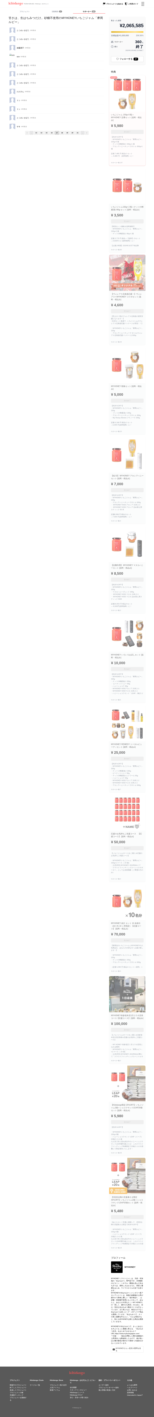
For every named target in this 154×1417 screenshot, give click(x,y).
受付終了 (127, 132)
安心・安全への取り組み (79, 1397)
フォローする (128, 59)
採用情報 (130, 1393)
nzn (18, 57)
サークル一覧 (35, 1385)
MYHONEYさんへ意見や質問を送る (128, 1349)
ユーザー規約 (104, 1385)
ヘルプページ (132, 1387)
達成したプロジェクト (18, 1390)
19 (67, 133)
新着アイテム (55, 1390)
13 (36, 133)
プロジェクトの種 (16, 1393)
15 (46, 133)
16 (52, 133)
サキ (18, 127)
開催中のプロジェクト (18, 1385)
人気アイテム (55, 1387)
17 (57, 133)
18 (62, 133)
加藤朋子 (20, 48)
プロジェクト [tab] (25, 11)
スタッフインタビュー (78, 1390)
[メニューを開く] (142, 4)
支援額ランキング (16, 1395)
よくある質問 (132, 1385)
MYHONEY (130, 1267)
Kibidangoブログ (76, 1395)
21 (77, 133)
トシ (18, 100)
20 (72, 133)
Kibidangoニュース (77, 1392)
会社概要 (73, 1387)
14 (41, 133)
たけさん (20, 92)
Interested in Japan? (135, 1395)
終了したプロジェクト (18, 1387)
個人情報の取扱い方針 (107, 1390)
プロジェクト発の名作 (58, 1385)
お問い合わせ (132, 1390)
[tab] (57, 12)
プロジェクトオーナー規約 (109, 1387)
